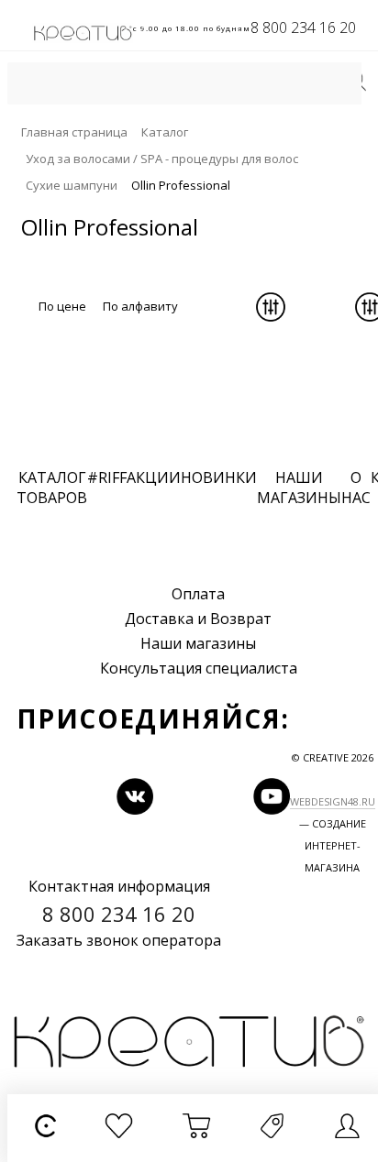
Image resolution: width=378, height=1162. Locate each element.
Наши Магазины (299, 487)
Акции (154, 477)
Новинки (219, 477)
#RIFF (107, 477)
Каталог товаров (52, 487)
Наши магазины (198, 643)
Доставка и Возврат (198, 618)
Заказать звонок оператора (119, 940)
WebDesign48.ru (332, 801)
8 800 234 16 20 (303, 27)
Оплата (198, 594)
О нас (356, 487)
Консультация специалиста (198, 668)
